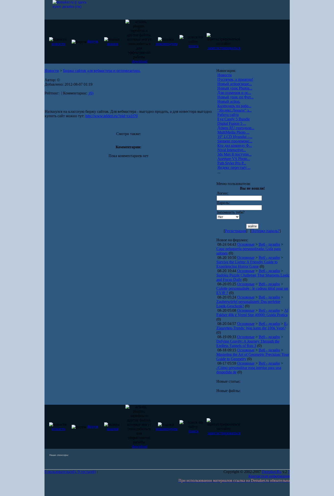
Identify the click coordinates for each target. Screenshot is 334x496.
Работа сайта (228, 115)
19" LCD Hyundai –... (234, 137)
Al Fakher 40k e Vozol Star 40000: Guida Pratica (252, 312)
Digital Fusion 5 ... (231, 123)
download (139, 61)
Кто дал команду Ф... (234, 145)
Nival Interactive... (231, 150)
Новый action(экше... (234, 84)
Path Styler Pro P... (231, 163)
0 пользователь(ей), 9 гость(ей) (70, 472)
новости (58, 44)
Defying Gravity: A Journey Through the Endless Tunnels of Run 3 (247, 343)
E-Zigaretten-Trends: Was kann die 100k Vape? (252, 326)
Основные (246, 244)
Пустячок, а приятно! (235, 79)
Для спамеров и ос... (234, 93)
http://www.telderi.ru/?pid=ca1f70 (111, 116)
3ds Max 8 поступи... (234, 154)
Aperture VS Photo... (233, 159)
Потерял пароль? (265, 231)
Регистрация (235, 231)
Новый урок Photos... (234, 88)
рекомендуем (167, 44)
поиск (194, 46)
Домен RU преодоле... (235, 128)
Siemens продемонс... (234, 141)
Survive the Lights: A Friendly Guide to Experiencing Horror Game (247, 264)
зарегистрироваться (224, 48)
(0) (90, 93)
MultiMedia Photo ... (233, 132)
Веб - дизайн (269, 244)
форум (92, 41)
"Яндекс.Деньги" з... (234, 110)
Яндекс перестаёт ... (234, 167)
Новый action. (228, 101)
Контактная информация (269, 476)
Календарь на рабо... (234, 106)
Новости (52, 71)
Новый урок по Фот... (235, 97)
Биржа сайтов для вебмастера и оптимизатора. (102, 71)
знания (112, 44)
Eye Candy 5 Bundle (233, 119)
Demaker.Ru (271, 472)
